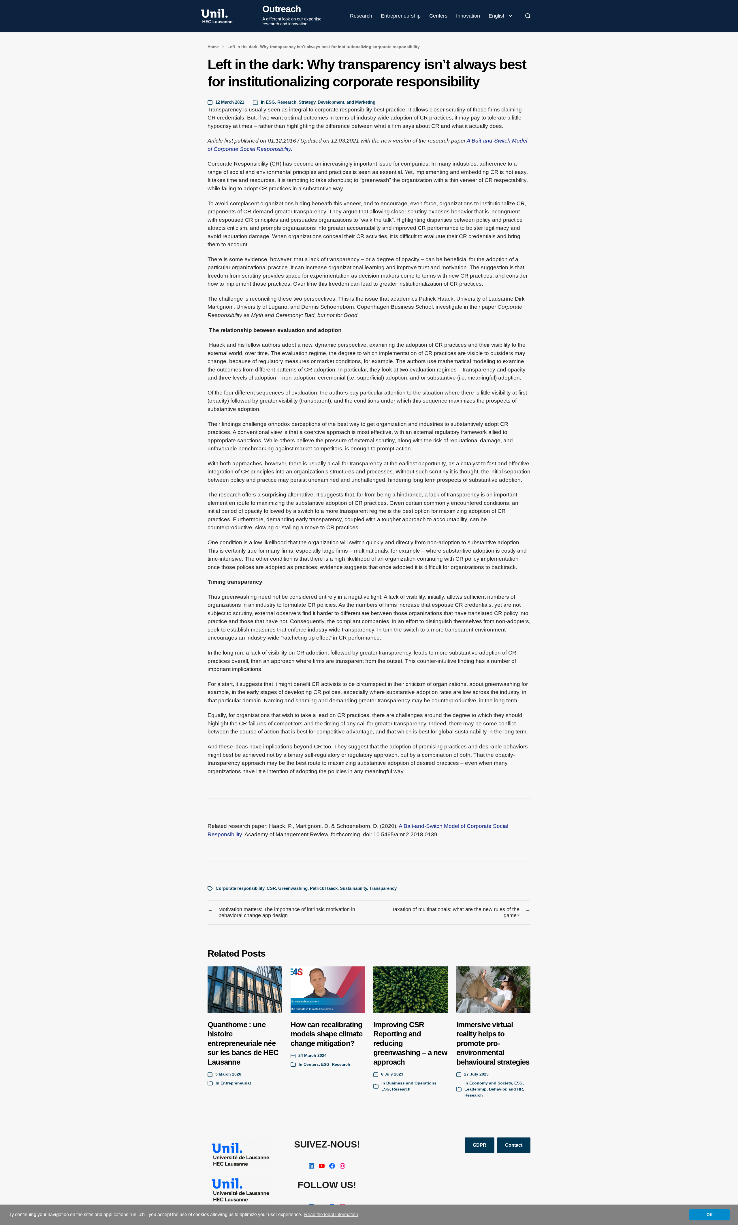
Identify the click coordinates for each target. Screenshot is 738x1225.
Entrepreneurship (401, 15)
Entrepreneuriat (236, 1083)
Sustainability (353, 888)
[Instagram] (342, 1166)
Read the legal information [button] (331, 1214)
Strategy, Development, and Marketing (337, 102)
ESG (270, 102)
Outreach (281, 9)
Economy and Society (490, 1083)
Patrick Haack (324, 888)
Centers (438, 15)
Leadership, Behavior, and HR (493, 1089)
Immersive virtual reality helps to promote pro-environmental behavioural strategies (493, 1043)
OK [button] (710, 1214)
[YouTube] (321, 1166)
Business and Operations (411, 1083)
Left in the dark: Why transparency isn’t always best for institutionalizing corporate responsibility (323, 47)
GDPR (479, 1145)
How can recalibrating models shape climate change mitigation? (327, 1034)
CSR (271, 888)
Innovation (468, 15)
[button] (528, 16)
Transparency (383, 888)
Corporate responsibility (240, 888)
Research (361, 15)
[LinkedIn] (311, 1166)
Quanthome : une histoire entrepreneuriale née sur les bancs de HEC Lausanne (243, 1043)
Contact (513, 1145)
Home (213, 47)
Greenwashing (293, 888)
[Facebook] (332, 1166)
